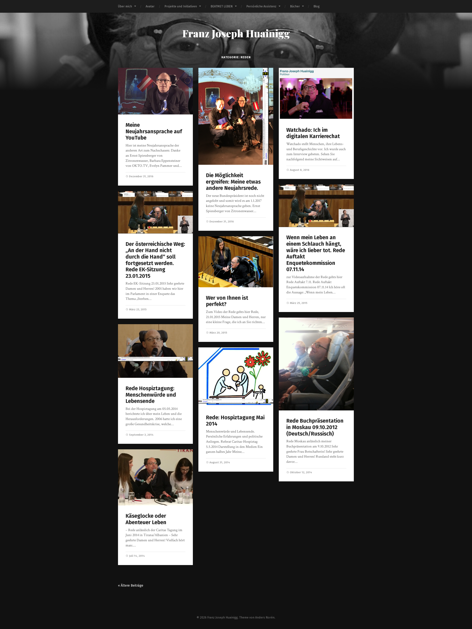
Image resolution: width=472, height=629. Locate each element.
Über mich (125, 6)
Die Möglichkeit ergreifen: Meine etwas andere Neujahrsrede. (233, 181)
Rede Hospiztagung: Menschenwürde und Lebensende (151, 394)
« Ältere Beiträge (130, 585)
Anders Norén (265, 617)
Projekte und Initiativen (180, 6)
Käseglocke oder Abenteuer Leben (146, 519)
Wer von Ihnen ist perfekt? (227, 301)
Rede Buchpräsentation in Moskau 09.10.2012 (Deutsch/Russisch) (314, 427)
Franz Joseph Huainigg (236, 33)
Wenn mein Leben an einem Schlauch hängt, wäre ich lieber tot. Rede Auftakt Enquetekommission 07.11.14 (315, 253)
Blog (316, 6)
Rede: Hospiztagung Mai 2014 (235, 420)
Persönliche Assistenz (261, 6)
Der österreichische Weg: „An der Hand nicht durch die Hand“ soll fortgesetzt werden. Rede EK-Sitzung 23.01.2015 (155, 260)
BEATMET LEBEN (222, 6)
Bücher (295, 6)
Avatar (150, 6)
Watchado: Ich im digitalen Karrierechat (313, 133)
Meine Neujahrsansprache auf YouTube (154, 131)
